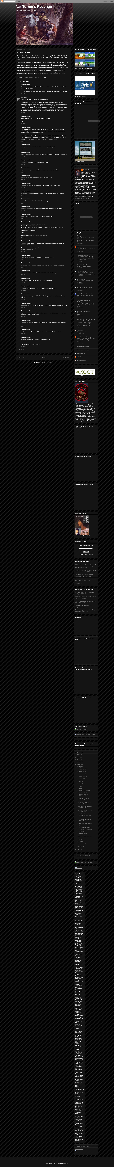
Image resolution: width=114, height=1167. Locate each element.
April (79, 839)
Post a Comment (23, 350)
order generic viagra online (28, 146)
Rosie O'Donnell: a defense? (83, 799)
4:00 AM (23, 251)
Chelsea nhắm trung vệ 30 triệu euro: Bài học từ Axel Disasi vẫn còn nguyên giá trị (85, 258)
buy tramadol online (26, 185)
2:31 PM (23, 172)
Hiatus (80, 788)
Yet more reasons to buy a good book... (85, 810)
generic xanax (24, 257)
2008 (78, 764)
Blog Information (79, 855)
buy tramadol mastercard (27, 193)
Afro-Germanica (81, 360)
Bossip (79, 236)
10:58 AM (23, 123)
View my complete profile (82, 198)
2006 (78, 849)
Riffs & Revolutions (83, 346)
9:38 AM (23, 299)
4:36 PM (23, 218)
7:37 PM (23, 149)
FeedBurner (89, 554)
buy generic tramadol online (28, 208)
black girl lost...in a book (84, 294)
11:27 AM (23, 93)
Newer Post (20, 357)
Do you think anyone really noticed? (84, 791)
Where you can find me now (84, 332)
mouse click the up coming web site (37, 235)
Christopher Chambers (90, 170)
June (80, 783)
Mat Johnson (61, 70)
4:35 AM (23, 164)
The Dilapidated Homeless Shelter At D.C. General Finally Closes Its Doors (85, 305)
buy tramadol (24, 288)
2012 (78, 754)
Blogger (66, 1163)
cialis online (24, 280)
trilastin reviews (30, 249)
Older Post (66, 357)
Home (44, 357)
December (81, 769)
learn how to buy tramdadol (28, 305)
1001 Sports (80, 357)
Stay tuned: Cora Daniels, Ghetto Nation (85, 806)
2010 (78, 759)
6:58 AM (23, 211)
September (81, 776)
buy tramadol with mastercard (28, 265)
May (79, 786)
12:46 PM (23, 290)
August (80, 778)
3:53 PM (23, 141)
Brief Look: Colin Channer (85, 823)
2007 (78, 767)
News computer (81, 279)
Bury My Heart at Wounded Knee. (83, 795)
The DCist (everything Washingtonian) (83, 301)
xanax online (24, 216)
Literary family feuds (82, 288)
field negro (80, 247)
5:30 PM (23, 203)
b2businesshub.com (42, 248)
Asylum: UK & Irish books (84, 287)
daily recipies (81, 353)
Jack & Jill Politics (82, 255)
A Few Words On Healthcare (84, 266)
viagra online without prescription (29, 154)
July (79, 781)
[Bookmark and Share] (81, 729)
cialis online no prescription (28, 201)
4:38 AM (23, 317)
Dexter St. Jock (82, 833)
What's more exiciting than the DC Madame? (85, 826)
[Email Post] (44, 77)
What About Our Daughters (85, 350)
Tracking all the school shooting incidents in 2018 (84, 575)
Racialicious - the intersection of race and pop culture (86, 320)
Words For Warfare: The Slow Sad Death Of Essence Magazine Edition (85, 340)
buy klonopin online (26, 331)
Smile (78, 314)
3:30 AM (23, 180)
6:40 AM (23, 307)
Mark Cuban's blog (82, 264)
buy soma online (25, 170)
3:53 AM (23, 156)
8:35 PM (23, 259)
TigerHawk (80, 330)
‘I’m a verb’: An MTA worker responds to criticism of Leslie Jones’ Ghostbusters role (84, 324)
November (81, 771)
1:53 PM (23, 267)
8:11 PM (23, 275)
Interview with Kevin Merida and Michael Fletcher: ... (84, 815)
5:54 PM (23, 326)
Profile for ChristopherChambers (82, 856)
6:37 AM (23, 282)
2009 (78, 762)
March (80, 841)
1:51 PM (23, 195)
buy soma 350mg (25, 162)
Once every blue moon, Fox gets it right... (84, 803)
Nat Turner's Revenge (34, 7)
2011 (78, 757)
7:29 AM (23, 334)
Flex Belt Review (35, 344)
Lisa (22, 97)
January (80, 846)
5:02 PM (23, 237)
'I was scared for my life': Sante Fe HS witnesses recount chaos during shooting (85, 566)
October (80, 774)
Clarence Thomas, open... (85, 836)
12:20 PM (23, 113)
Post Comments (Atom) (47, 362)
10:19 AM (23, 346)
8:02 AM (23, 187)
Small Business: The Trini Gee (85, 295)
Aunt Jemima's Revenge (84, 337)
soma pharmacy (25, 177)
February (81, 844)
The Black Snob (81, 271)
